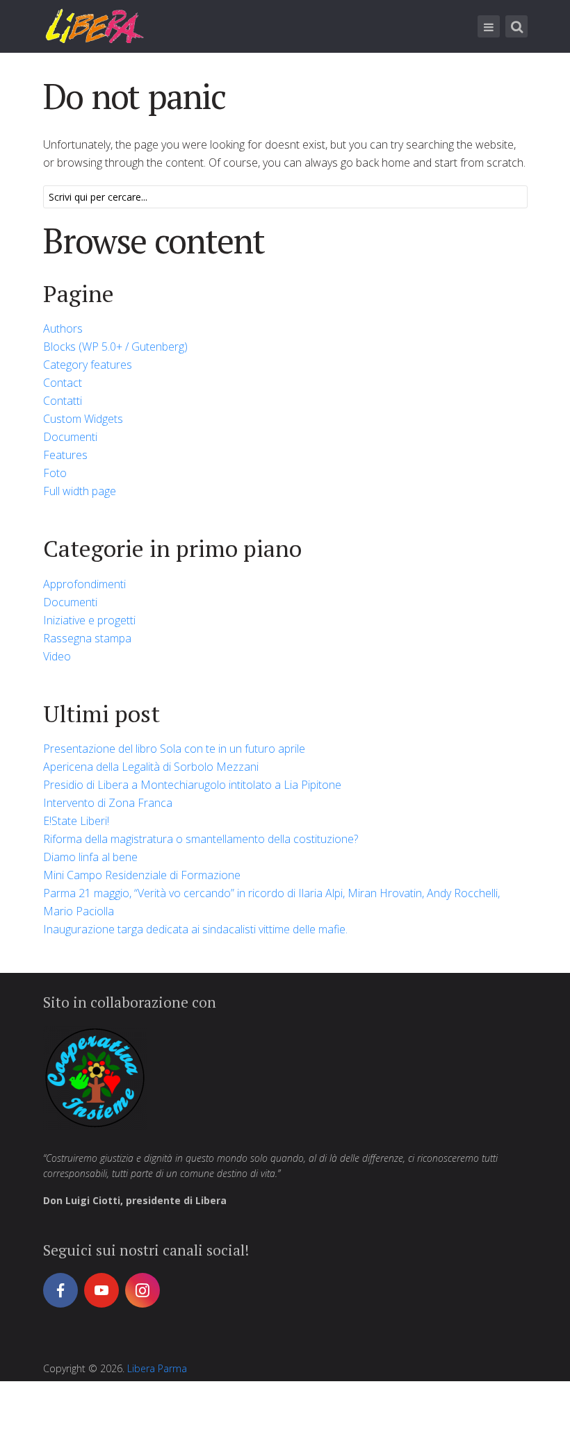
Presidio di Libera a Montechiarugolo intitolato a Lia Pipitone (192, 784)
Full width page (79, 491)
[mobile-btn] (489, 26)
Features (65, 454)
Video (57, 656)
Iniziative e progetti (89, 620)
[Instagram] (142, 1290)
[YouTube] (101, 1290)
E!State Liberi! (76, 820)
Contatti (62, 400)
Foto (55, 473)
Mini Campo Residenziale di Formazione (142, 875)
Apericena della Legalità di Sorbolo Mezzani (151, 766)
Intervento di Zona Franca (107, 802)
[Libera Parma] (95, 26)
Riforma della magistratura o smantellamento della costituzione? (200, 839)
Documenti (70, 436)
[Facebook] (60, 1290)
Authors (63, 328)
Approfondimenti (84, 584)
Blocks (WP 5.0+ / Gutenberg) (115, 346)
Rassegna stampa (87, 638)
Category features (87, 364)
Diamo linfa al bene (90, 857)
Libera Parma (157, 1368)
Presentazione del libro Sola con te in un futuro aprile (174, 748)
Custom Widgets (83, 418)
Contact (62, 382)
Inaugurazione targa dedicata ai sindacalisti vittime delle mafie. (195, 929)
